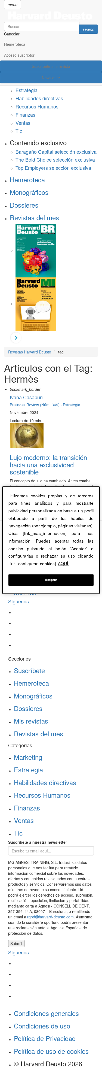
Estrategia (27, 89)
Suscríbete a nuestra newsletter (37, 842)
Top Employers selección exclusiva (53, 167)
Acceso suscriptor (19, 55)
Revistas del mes (34, 217)
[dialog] (50, 540)
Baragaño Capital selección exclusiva (56, 151)
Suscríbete (29, 670)
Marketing (28, 757)
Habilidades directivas (39, 98)
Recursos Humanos (37, 106)
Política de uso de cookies (51, 1051)
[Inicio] (51, 15)
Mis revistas (31, 720)
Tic (19, 130)
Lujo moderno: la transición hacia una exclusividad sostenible (48, 464)
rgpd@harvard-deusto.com (50, 916)
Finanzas (25, 114)
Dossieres (24, 205)
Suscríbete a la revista (51, 66)
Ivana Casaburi (26, 397)
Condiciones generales (46, 1013)
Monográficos (29, 192)
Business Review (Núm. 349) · (36, 404)
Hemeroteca (14, 44)
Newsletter (51, 77)
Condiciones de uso (42, 1025)
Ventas (23, 122)
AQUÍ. (63, 563)
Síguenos (18, 601)
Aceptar (51, 579)
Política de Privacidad (45, 1038)
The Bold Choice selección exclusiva (55, 159)
